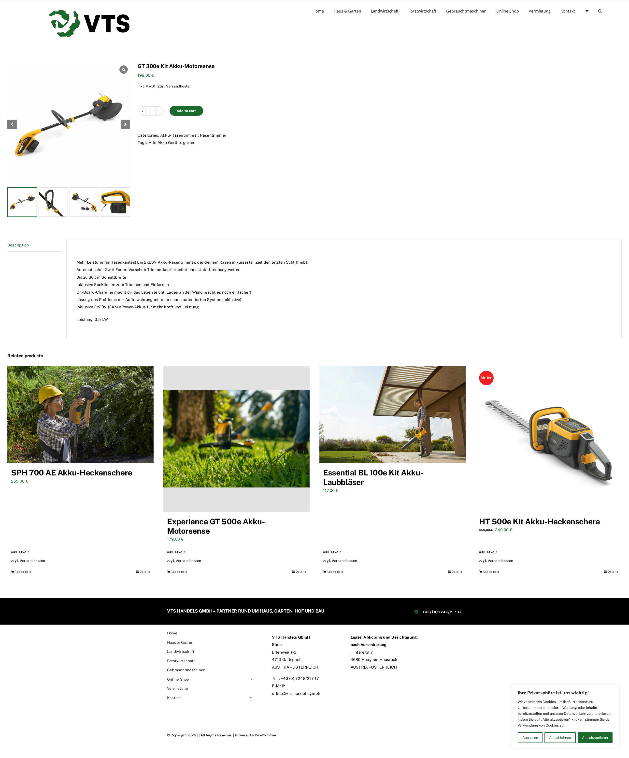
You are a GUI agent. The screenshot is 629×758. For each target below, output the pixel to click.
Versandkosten (178, 86)
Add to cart (186, 111)
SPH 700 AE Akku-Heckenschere (71, 472)
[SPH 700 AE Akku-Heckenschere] (80, 414)
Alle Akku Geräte (165, 142)
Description (18, 245)
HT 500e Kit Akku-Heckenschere (539, 521)
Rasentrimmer (213, 135)
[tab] (34, 245)
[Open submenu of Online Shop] (251, 679)
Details (145, 571)
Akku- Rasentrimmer (179, 135)
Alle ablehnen (560, 738)
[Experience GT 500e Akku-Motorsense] (236, 439)
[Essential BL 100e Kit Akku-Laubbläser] (392, 414)
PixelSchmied (266, 735)
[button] (600, 10)
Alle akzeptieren (595, 738)
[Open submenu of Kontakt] (251, 697)
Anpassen (530, 738)
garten (189, 142)
